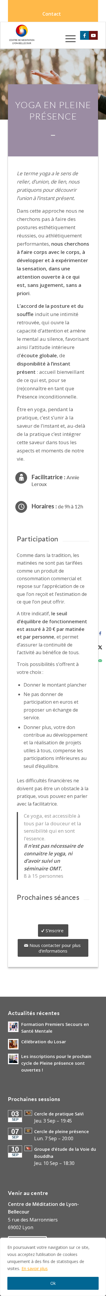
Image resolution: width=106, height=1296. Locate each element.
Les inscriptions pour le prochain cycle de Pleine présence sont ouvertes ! (56, 1063)
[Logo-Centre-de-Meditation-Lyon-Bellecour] (44, 35)
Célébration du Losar (43, 1041)
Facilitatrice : (55, 480)
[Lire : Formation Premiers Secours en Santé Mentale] (13, 1026)
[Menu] (67, 38)
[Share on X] (100, 647)
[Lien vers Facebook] (84, 35)
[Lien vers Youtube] (93, 35)
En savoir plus (34, 1268)
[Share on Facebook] (100, 633)
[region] (53, 1267)
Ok (53, 1283)
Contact (51, 14)
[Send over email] (100, 661)
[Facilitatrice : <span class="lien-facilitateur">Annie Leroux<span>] (21, 478)
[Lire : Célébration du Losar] (13, 1044)
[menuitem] (51, 14)
